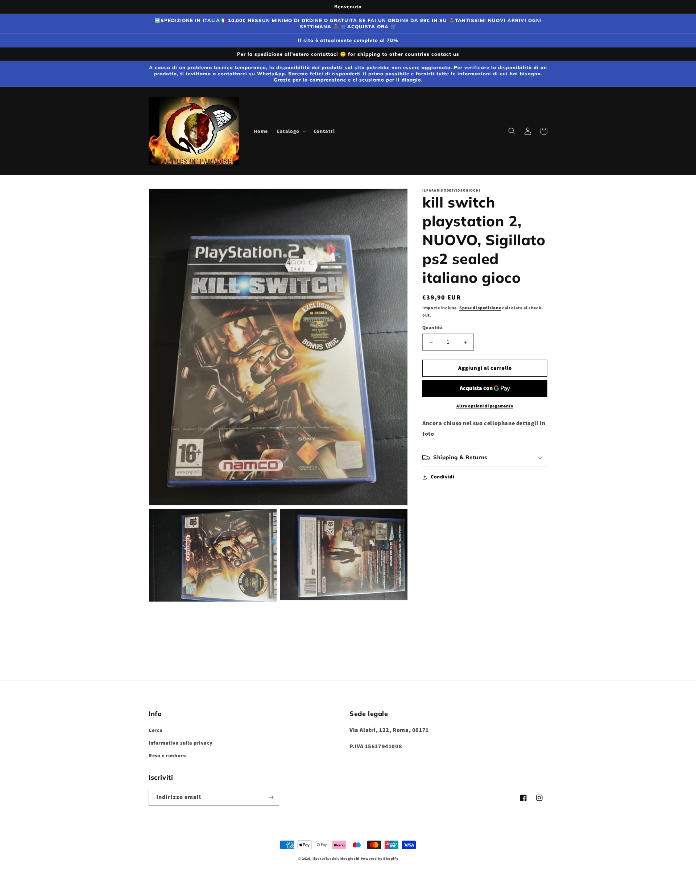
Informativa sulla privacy (181, 743)
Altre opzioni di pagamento (484, 406)
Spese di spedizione (480, 307)
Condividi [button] (442, 477)
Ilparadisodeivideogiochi (336, 858)
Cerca (156, 730)
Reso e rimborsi (168, 755)
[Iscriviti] (271, 797)
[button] (290, 131)
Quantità (432, 328)
